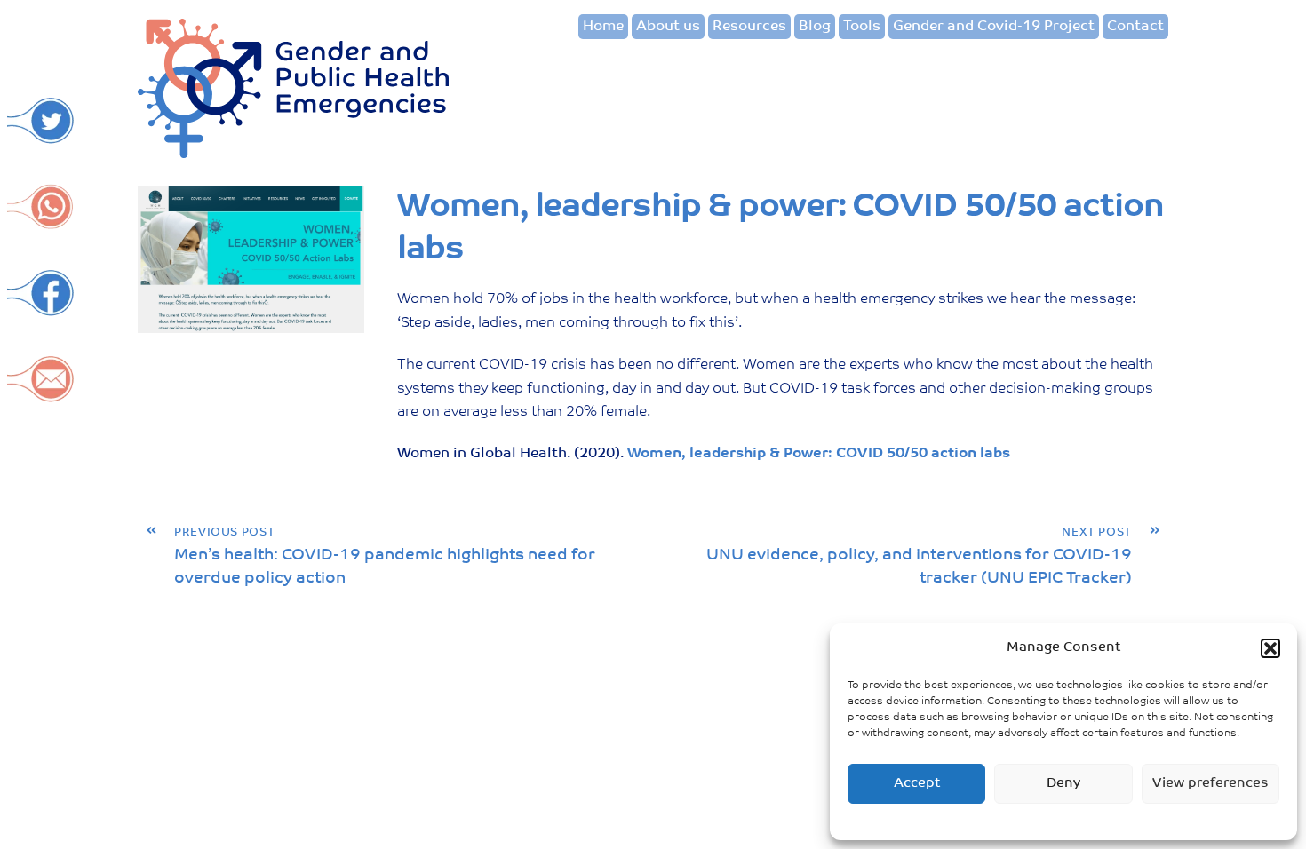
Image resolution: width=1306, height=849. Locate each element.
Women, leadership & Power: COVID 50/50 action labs (818, 454)
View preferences (1210, 783)
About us (668, 27)
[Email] (41, 394)
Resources (749, 27)
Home (603, 27)
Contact (1135, 27)
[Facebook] (41, 308)
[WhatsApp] (41, 222)
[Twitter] (41, 135)
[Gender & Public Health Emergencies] (293, 152)
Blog (815, 27)
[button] (1270, 648)
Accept (917, 783)
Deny (1063, 783)
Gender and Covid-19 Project (994, 27)
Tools (861, 27)
